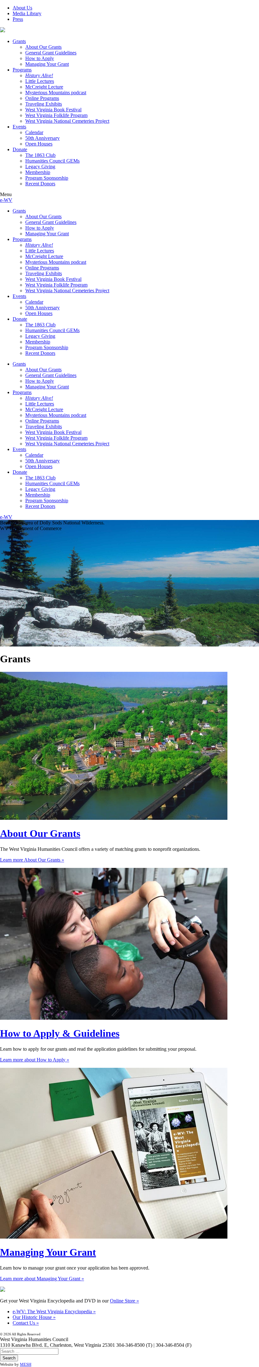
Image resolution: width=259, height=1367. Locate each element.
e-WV (6, 200)
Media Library (27, 13)
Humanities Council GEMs (52, 161)
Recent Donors (40, 183)
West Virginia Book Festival (53, 109)
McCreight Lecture (44, 87)
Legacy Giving (40, 166)
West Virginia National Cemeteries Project (67, 121)
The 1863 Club (40, 155)
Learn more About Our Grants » (32, 860)
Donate (20, 149)
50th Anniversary (42, 138)
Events (19, 126)
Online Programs (42, 98)
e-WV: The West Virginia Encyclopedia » (54, 1311)
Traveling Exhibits (43, 104)
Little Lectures (39, 81)
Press (18, 19)
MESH (25, 1364)
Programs (22, 69)
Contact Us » (26, 1323)
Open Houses (38, 143)
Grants (19, 41)
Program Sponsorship (46, 178)
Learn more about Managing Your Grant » (42, 1278)
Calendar (34, 132)
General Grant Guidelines (50, 52)
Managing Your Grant (47, 64)
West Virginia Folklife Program (56, 115)
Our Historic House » (34, 1317)
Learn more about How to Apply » (34, 1059)
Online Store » (124, 1300)
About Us (22, 7)
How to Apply (39, 58)
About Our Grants (43, 47)
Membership (37, 172)
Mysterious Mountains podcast (55, 92)
